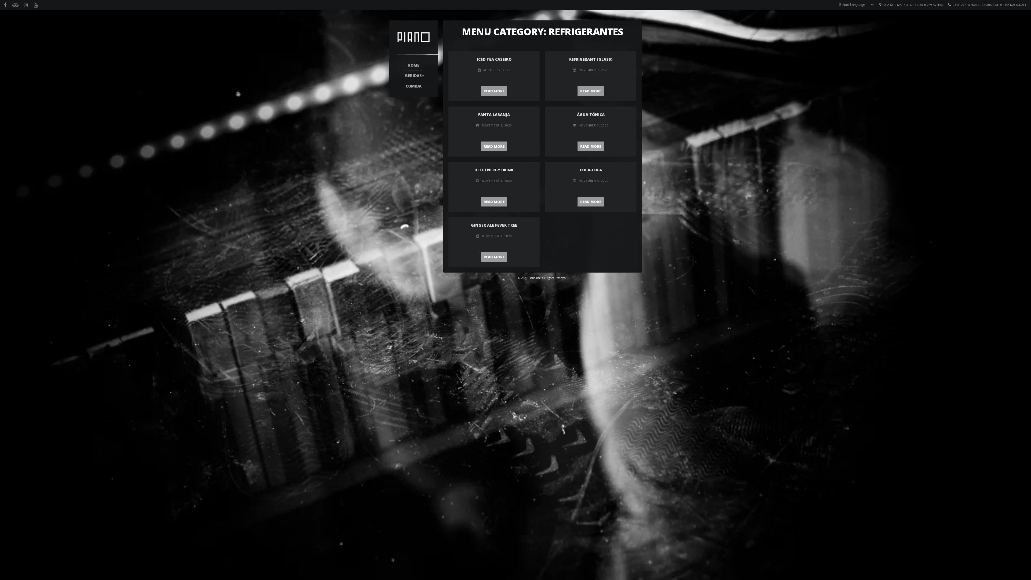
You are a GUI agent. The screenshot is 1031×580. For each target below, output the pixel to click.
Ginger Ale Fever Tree (494, 225)
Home (413, 65)
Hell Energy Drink (494, 169)
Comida (414, 86)
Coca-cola (591, 169)
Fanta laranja (494, 114)
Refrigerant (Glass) (590, 59)
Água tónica (591, 114)
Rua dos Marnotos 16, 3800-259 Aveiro (913, 5)
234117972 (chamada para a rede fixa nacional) (989, 5)
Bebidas (413, 75)
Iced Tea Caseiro (494, 59)
